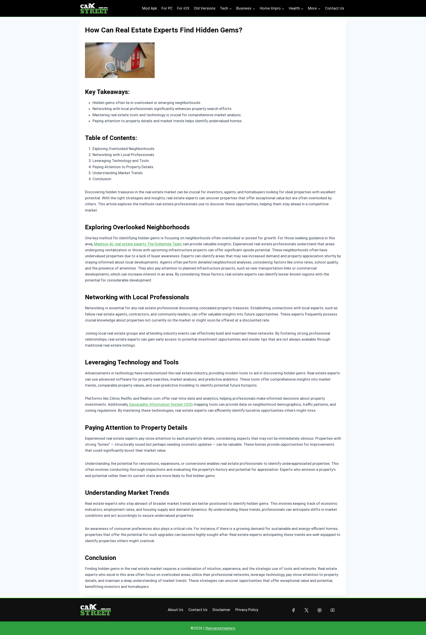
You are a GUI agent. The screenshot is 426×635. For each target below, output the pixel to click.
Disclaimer (221, 609)
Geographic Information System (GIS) (161, 404)
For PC (167, 8)
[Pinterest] (320, 610)
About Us (175, 609)
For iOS (183, 8)
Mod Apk (149, 8)
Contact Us (334, 8)
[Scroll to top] (413, 622)
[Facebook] (293, 610)
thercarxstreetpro (220, 628)
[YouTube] (332, 610)
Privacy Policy (246, 609)
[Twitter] (306, 610)
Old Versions (204, 8)
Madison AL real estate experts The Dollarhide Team (138, 244)
